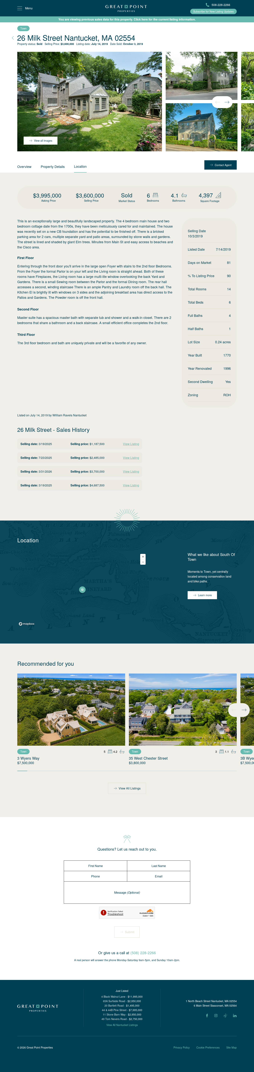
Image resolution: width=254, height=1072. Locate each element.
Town (23, 28)
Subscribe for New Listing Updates (213, 11)
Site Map (231, 1047)
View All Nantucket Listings (122, 1025)
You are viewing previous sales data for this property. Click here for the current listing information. (127, 19)
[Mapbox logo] (26, 624)
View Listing (131, 444)
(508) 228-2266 (143, 952)
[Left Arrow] (217, 102)
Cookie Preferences (208, 1047)
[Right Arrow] (226, 102)
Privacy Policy (181, 1047)
